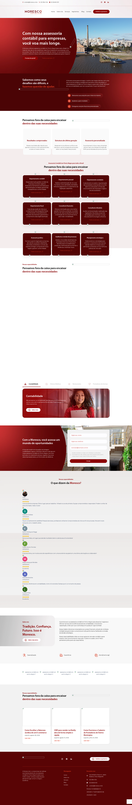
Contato (88, 11)
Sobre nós (60, 11)
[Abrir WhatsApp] (128, 801)
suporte (27, 735)
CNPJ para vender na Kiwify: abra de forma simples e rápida (65, 732)
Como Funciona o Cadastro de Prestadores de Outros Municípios (94, 732)
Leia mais (27, 738)
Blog (82, 11)
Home (53, 11)
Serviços (67, 11)
